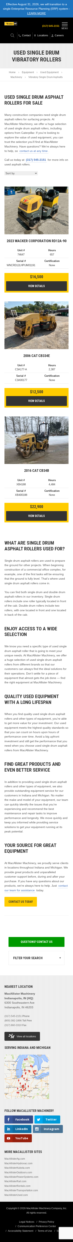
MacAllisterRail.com (15, 1181)
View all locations (26, 1036)
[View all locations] (26, 1101)
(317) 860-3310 (13, 1025)
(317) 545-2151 (50, 26)
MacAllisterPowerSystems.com (21, 1177)
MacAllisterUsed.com (16, 1195)
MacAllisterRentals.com (17, 1186)
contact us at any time (33, 151)
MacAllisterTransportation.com (21, 1190)
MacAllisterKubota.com (17, 1167)
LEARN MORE (36, 13)
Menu (64, 28)
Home (12, 72)
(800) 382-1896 (13, 1020)
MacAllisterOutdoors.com (18, 1172)
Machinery (16, 77)
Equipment (28, 72)
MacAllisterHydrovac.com (18, 1163)
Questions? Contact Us (37, 941)
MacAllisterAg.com (14, 1158)
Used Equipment (49, 72)
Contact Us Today (21, 901)
